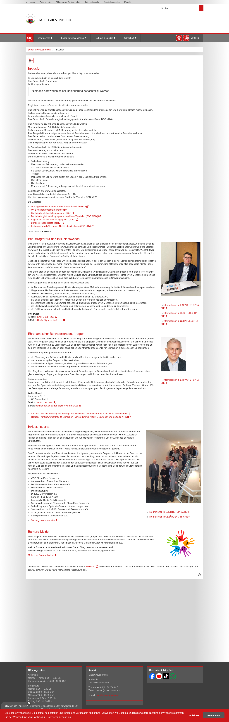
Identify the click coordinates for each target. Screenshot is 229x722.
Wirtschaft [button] (129, 37)
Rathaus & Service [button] (104, 37)
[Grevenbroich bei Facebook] (152, 675)
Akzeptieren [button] (213, 715)
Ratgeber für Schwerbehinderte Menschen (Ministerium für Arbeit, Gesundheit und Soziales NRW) (79, 416)
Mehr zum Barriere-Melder (41, 555)
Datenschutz (45, 2)
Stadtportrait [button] (44, 37)
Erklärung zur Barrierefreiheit (68, 2)
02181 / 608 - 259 (45, 316)
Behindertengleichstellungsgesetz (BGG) (51, 212)
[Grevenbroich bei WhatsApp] (173, 675)
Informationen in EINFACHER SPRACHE (180, 306)
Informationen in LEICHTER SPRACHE (179, 314)
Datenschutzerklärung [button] (59, 717)
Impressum (30, 2)
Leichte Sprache (92, 2)
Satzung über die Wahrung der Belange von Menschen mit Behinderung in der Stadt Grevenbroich (79, 413)
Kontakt (127, 2)
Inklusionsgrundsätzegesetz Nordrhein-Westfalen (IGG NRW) (61, 226)
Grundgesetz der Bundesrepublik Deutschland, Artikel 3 (58, 206)
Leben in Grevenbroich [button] (72, 37)
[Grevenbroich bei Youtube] (159, 675)
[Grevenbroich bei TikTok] (166, 675)
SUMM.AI (90, 566)
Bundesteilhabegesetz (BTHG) (46, 222)
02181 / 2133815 (45, 402)
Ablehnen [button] (194, 715)
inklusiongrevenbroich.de (49, 320)
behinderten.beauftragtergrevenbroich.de (57, 405)
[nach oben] (199, 575)
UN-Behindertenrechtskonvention (47, 209)
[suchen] (201, 8)
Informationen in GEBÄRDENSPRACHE (180, 322)
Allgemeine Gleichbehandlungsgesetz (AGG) (53, 219)
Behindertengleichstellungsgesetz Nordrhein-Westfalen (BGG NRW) (64, 216)
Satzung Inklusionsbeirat (43, 520)
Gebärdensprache (112, 2)
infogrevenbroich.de (107, 694)
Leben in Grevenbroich (39, 49)
